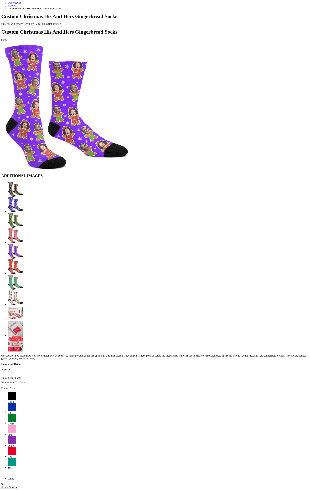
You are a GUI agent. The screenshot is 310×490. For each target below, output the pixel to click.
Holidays (12, 5)
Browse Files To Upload (13, 382)
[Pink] (15, 242)
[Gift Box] (15, 319)
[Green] (15, 226)
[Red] (15, 273)
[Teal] (15, 288)
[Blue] (15, 211)
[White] (15, 304)
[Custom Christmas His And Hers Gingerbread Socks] (65, 169)
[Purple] (15, 257)
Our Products (14, 2)
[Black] (15, 195)
